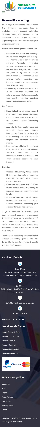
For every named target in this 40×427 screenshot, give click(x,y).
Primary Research (9, 345)
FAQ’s (4, 389)
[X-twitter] (16, 319)
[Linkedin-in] (13, 319)
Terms (4, 410)
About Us (5, 384)
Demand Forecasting (10, 349)
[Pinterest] (19, 319)
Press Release (7, 397)
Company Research (10, 353)
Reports (5, 393)
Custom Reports (8, 341)
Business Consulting (10, 336)
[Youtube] (22, 319)
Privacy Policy (7, 406)
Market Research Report (11, 332)
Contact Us (6, 401)
